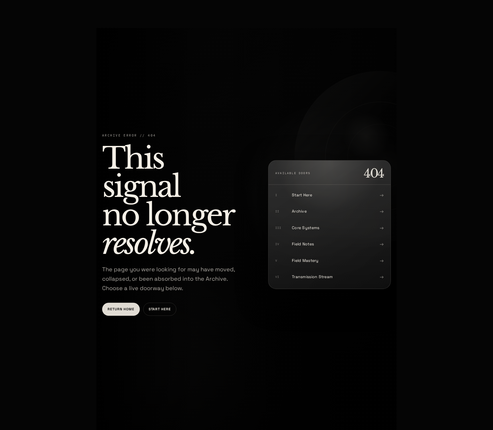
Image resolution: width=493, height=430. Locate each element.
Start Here (160, 309)
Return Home (121, 309)
